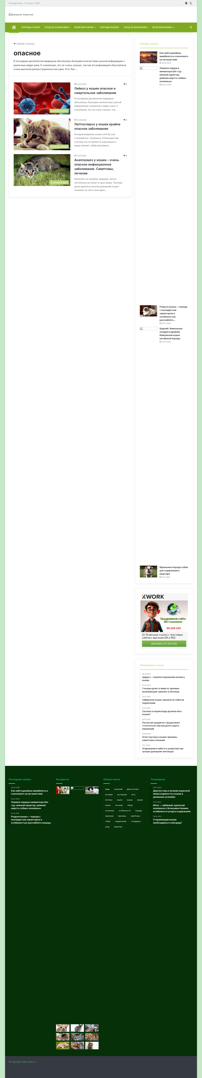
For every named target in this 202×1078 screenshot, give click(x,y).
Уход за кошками (135, 27)
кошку (108, 805)
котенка (108, 800)
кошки (140, 800)
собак (107, 821)
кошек (119, 800)
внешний (118, 789)
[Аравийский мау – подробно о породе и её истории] (92, 1037)
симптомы (135, 816)
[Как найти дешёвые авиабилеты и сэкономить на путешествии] (148, 57)
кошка (130, 800)
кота (133, 794)
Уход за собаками (56, 27)
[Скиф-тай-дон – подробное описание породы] (62, 790)
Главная (19, 43)
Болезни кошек (162, 27)
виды (107, 789)
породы (138, 810)
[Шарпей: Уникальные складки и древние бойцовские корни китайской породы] (148, 445)
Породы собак (30, 27)
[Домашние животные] (21, 14)
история (109, 794)
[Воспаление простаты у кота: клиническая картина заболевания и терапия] (77, 1037)
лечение (119, 805)
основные (109, 810)
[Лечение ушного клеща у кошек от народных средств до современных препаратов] (62, 1037)
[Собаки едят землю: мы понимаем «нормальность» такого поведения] (62, 1045)
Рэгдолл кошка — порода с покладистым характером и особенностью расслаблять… (173, 313)
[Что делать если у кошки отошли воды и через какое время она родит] (77, 1028)
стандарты (136, 821)
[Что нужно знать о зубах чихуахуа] (62, 1028)
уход (107, 826)
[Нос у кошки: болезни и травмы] (77, 1045)
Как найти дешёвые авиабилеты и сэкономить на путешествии (174, 56)
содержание (120, 821)
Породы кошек (109, 27)
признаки (109, 816)
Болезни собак (84, 27)
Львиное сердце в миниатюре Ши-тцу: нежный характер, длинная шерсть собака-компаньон (173, 75)
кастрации (122, 794)
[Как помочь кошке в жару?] (92, 790)
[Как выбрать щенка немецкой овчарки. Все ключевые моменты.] (77, 905)
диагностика (133, 789)
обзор (130, 805)
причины (122, 816)
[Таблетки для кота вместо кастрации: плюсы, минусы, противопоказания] (92, 1045)
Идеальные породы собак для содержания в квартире (174, 570)
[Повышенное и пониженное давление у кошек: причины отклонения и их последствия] (92, 1028)
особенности (125, 810)
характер (118, 826)
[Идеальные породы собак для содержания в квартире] (148, 571)
